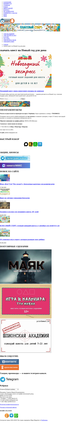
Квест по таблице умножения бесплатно (15, 198)
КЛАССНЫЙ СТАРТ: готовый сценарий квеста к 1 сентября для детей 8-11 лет (30, 226)
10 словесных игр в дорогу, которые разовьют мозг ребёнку (22, 239)
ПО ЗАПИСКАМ (8, 11)
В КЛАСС (6, 10)
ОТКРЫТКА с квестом (10, 13)
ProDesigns (44, 420)
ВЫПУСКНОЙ (8, 8)
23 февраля (6, 5)
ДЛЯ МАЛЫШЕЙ (8, 34)
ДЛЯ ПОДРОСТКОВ (9, 40)
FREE (5, 16)
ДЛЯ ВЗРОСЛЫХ (8, 41)
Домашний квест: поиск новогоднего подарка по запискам (22, 91)
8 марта (5, 6)
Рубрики (2, 389)
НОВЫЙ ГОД (7, 3)
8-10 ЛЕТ (6, 37)
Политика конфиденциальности (9, 404)
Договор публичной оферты (8, 407)
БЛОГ (5, 14)
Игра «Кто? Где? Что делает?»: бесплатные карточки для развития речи (27, 184)
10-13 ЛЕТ (6, 38)
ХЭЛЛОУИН (7, 2)
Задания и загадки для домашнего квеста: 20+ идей (19, 212)
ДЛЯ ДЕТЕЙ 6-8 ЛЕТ (9, 35)
